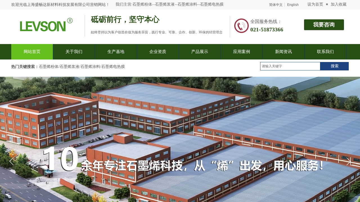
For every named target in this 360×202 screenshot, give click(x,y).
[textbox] (290, 66)
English (293, 5)
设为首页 (315, 4)
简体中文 (276, 5)
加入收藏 (338, 4)
